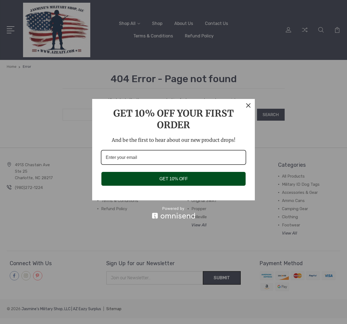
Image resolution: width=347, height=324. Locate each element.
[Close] (248, 105)
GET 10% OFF (173, 179)
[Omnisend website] (173, 212)
